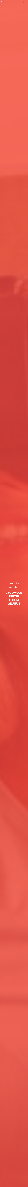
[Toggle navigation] (25, 2)
